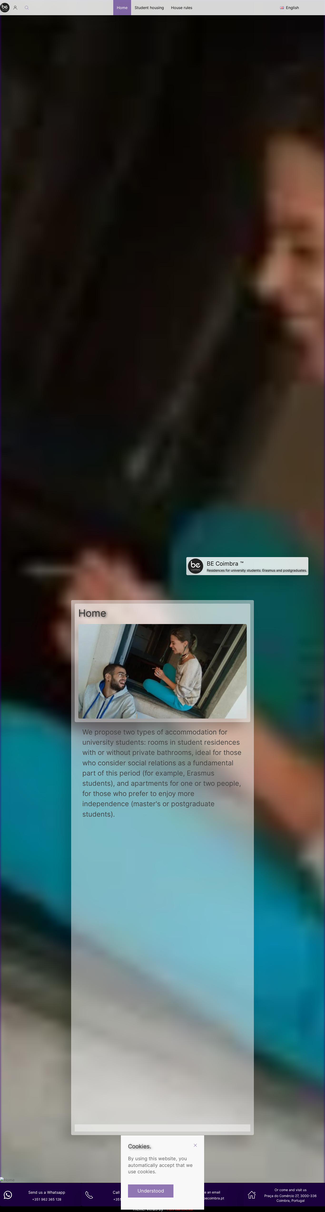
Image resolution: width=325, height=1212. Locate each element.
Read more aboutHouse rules (162, 1087)
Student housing (149, 7)
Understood (151, 1191)
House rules (181, 7)
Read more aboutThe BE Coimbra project (203, 940)
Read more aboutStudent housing (122, 940)
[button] (15, 7)
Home (122, 7)
